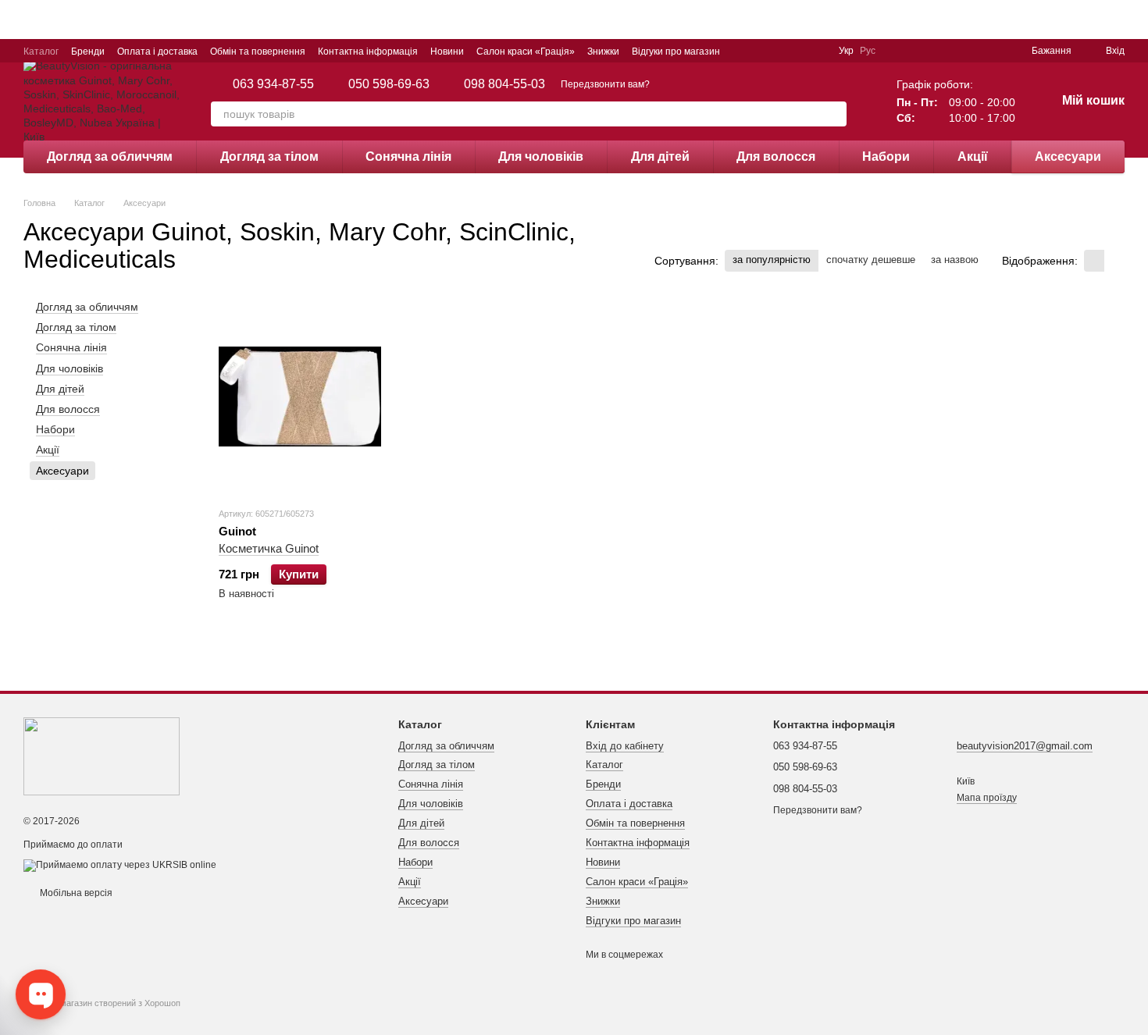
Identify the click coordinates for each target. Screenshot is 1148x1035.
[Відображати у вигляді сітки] (1094, 260)
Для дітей (660, 156)
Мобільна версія (74, 892)
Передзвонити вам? (605, 84)
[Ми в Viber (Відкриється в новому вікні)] (798, 50)
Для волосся (775, 156)
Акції (972, 156)
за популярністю (772, 259)
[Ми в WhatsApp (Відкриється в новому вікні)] (817, 50)
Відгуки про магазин (676, 51)
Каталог (41, 51)
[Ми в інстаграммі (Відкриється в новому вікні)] (760, 50)
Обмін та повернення (257, 51)
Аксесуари (1068, 156)
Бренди (88, 51)
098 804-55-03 (504, 84)
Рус (867, 50)
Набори (886, 156)
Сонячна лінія (408, 156)
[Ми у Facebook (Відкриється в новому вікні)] (742, 50)
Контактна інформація (368, 51)
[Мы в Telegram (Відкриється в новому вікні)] (779, 50)
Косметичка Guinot (269, 548)
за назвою (955, 259)
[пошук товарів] (834, 113)
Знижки (603, 51)
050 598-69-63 (389, 84)
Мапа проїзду (987, 797)
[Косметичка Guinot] (300, 396)
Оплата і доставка (157, 51)
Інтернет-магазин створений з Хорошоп (101, 1003)
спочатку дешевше (870, 259)
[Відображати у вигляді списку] (1114, 260)
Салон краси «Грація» (525, 51)
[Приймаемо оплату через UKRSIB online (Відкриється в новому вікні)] (119, 864)
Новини (447, 51)
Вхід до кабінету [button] (625, 746)
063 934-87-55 (273, 84)
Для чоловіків (540, 156)
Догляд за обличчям (110, 156)
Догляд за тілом (269, 156)
